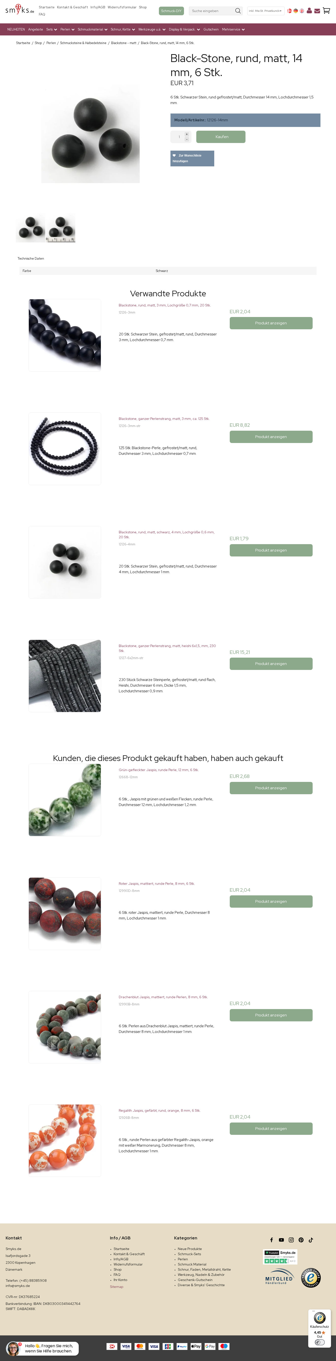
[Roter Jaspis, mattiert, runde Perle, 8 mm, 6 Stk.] (65, 926)
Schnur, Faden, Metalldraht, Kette (204, 1269)
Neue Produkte (190, 1249)
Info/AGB (98, 7)
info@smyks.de (18, 1285)
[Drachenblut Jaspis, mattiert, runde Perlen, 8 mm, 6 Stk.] (65, 1040)
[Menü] (314, 1312)
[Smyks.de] (20, 11)
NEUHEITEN (16, 29)
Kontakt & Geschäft (72, 7)
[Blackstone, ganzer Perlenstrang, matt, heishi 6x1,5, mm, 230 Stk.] (65, 689)
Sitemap (116, 1286)
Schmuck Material (192, 1264)
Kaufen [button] (222, 136)
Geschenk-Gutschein (195, 1280)
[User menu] (309, 11)
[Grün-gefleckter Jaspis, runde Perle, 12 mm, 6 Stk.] (65, 813)
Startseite (47, 7)
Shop (143, 7)
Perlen (183, 1259)
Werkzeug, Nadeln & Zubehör (201, 1274)
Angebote (35, 29)
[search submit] (238, 11)
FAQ (42, 14)
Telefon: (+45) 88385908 (26, 1280)
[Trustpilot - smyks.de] (280, 1257)
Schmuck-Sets (189, 1254)
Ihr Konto (120, 1280)
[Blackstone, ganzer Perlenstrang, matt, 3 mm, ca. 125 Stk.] (65, 461)
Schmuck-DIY (171, 11)
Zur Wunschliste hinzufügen (187, 158)
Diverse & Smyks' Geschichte (201, 1285)
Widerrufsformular (122, 7)
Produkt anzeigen (271, 323)
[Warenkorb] (326, 11)
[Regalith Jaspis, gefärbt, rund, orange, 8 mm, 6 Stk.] (65, 1153)
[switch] (320, 1342)
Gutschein (211, 29)
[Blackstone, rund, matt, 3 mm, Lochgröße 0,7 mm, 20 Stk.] (65, 348)
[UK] (301, 10)
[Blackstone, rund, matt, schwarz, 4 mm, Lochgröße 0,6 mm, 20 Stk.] (65, 575)
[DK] (289, 10)
